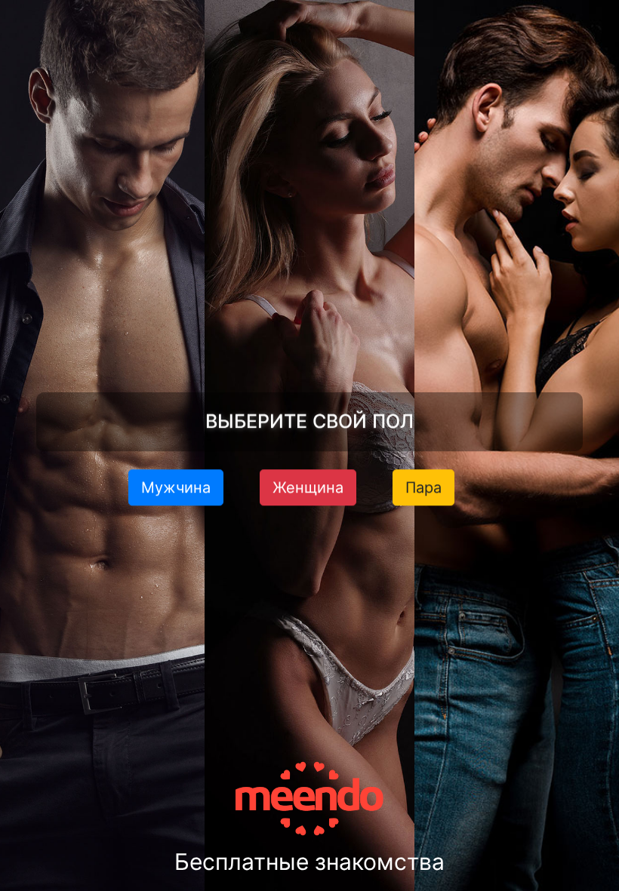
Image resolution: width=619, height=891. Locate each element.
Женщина (308, 487)
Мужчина (176, 487)
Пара (423, 487)
